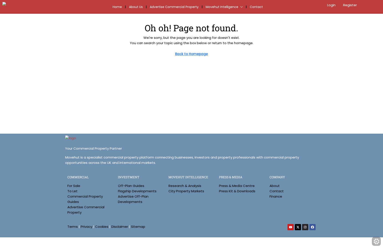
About (275, 185)
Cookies (101, 226)
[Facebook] (312, 227)
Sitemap (138, 226)
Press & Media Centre (237, 185)
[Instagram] (305, 227)
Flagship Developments (137, 191)
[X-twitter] (298, 227)
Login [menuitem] (331, 5)
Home (117, 7)
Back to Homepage (191, 54)
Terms (72, 226)
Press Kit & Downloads (237, 191)
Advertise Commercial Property (174, 7)
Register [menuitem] (350, 5)
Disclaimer (119, 226)
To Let (72, 191)
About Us (136, 7)
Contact (256, 7)
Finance (276, 196)
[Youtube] (290, 227)
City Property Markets (186, 191)
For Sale (73, 185)
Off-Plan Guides (131, 185)
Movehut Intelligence (222, 7)
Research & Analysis (184, 185)
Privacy (86, 226)
